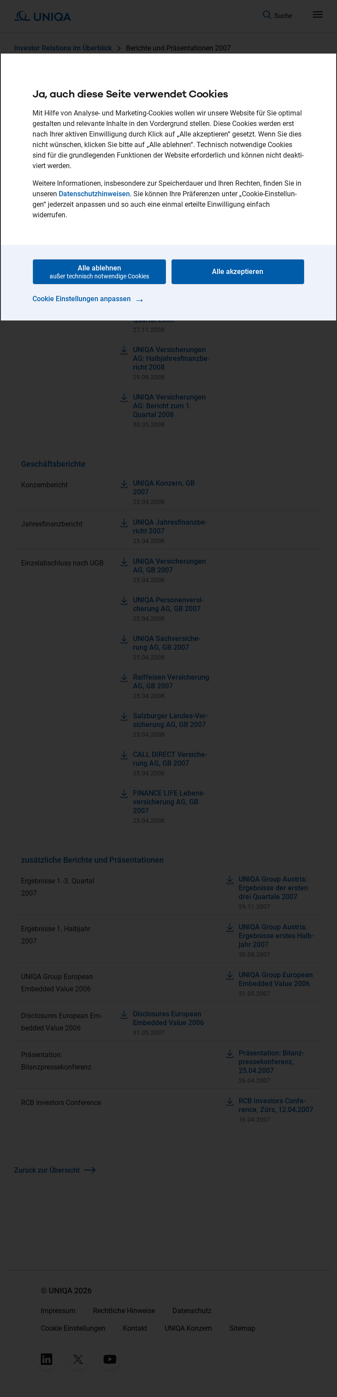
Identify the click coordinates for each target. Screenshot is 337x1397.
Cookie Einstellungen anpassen (88, 298)
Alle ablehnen (99, 272)
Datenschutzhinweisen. (95, 194)
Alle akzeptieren (237, 271)
